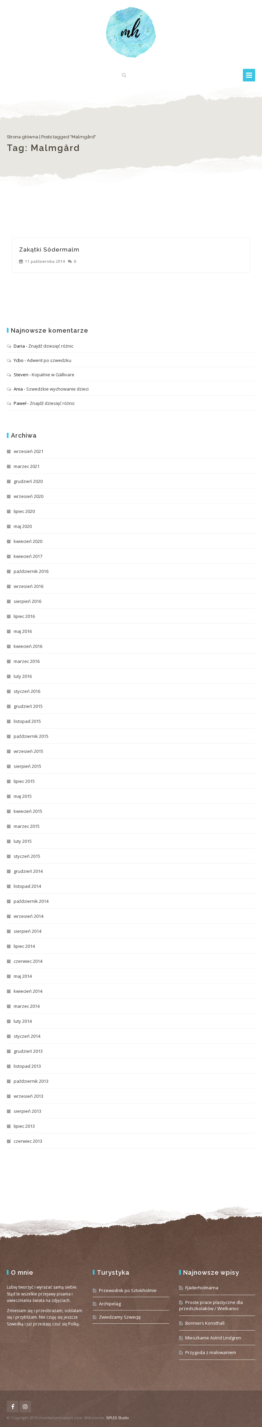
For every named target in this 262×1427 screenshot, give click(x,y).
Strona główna (22, 136)
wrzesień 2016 (28, 586)
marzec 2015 (27, 826)
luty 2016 (23, 676)
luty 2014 (23, 1021)
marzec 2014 (27, 1006)
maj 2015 (23, 796)
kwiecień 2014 (28, 991)
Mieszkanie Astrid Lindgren (213, 1338)
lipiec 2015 (24, 781)
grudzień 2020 (28, 481)
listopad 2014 (27, 886)
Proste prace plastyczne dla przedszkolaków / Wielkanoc (211, 1305)
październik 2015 (31, 736)
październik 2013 (31, 1081)
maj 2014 (23, 976)
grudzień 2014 (28, 871)
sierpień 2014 (27, 931)
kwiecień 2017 (28, 556)
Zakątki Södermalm (49, 249)
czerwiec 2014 (28, 961)
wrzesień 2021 (28, 451)
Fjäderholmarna (201, 1288)
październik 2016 (31, 571)
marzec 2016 (27, 661)
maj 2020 (23, 526)
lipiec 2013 (24, 1126)
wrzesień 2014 (28, 916)
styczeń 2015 (27, 856)
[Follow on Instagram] (25, 1406)
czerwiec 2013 (28, 1141)
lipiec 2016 (24, 616)
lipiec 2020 (24, 511)
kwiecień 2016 (28, 646)
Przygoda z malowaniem (210, 1352)
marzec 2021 (27, 466)
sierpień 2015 (27, 766)
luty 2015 (23, 841)
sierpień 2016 (27, 601)
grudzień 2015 (28, 706)
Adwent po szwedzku (49, 360)
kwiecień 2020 (28, 541)
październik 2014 (31, 901)
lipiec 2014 (24, 946)
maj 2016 (23, 631)
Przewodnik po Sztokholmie (128, 1290)
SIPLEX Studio (117, 1417)
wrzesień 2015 (28, 751)
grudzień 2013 (28, 1051)
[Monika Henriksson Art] (131, 32)
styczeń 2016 (27, 691)
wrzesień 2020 (28, 496)
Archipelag (110, 1304)
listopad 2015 (27, 721)
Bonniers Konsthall (204, 1323)
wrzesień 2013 (28, 1096)
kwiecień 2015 (28, 811)
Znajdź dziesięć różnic (50, 346)
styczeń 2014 (27, 1036)
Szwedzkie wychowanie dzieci (57, 389)
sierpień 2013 (27, 1111)
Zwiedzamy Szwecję (120, 1317)
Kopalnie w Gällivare (53, 374)
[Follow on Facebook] (12, 1406)
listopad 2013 (27, 1066)
